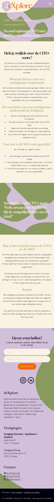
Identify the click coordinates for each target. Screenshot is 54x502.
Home (7, 19)
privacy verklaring (17, 492)
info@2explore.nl (13, 479)
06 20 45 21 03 (13, 473)
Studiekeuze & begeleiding (24, 19)
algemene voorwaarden (32, 492)
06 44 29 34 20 (13, 476)
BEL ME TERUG (27, 366)
